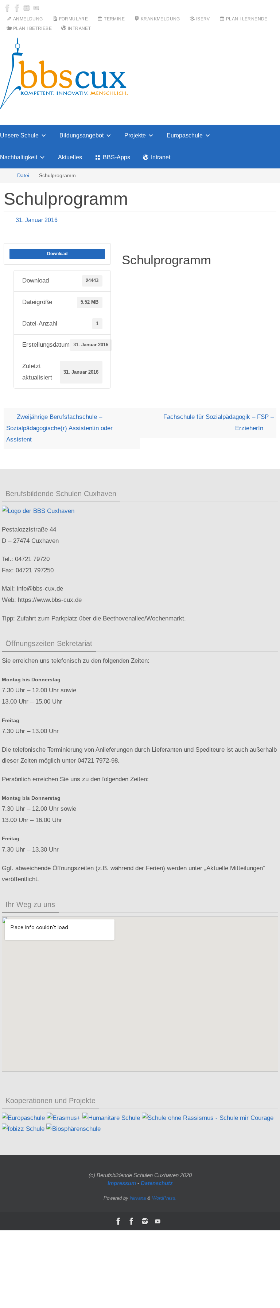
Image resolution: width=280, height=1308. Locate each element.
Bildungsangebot (81, 135)
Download (57, 251)
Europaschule (185, 135)
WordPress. (164, 1196)
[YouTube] (36, 7)
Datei (23, 175)
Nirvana (138, 1196)
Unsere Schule (19, 135)
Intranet (160, 157)
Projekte (135, 135)
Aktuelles (70, 157)
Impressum (122, 1181)
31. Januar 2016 (37, 219)
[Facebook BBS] (7, 7)
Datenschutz (157, 1181)
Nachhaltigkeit (18, 157)
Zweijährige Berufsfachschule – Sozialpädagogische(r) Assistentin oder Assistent (59, 426)
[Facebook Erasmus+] (17, 7)
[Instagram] (26, 7)
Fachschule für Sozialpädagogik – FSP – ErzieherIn (218, 421)
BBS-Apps (116, 157)
